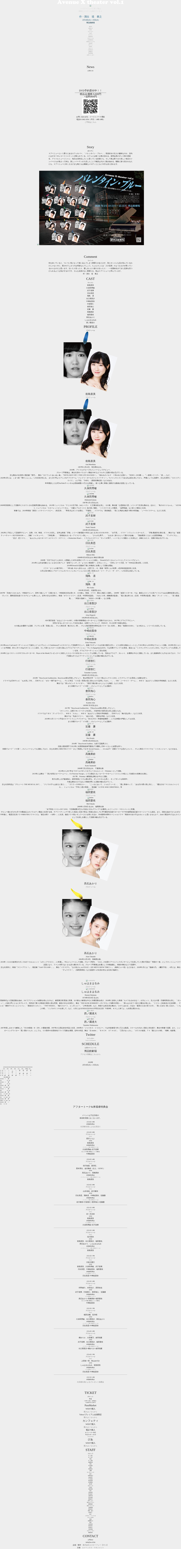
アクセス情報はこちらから (90, 1054)
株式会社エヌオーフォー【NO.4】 (95, 1545)
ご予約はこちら (90, 122)
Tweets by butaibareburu (90, 1040)
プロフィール (90, 397)
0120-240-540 (90, 1436)
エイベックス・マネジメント (93, 1547)
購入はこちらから (90, 1412)
